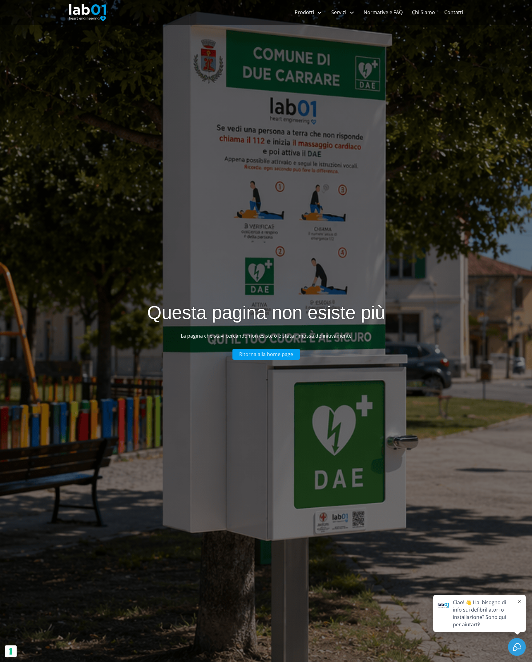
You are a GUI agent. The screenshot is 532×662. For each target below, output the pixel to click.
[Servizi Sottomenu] (351, 12)
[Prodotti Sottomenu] (319, 12)
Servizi (338, 12)
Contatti (453, 12)
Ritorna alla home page (266, 354)
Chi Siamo (423, 12)
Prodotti (304, 12)
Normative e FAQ (383, 12)
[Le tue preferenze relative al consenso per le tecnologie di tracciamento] (11, 651)
